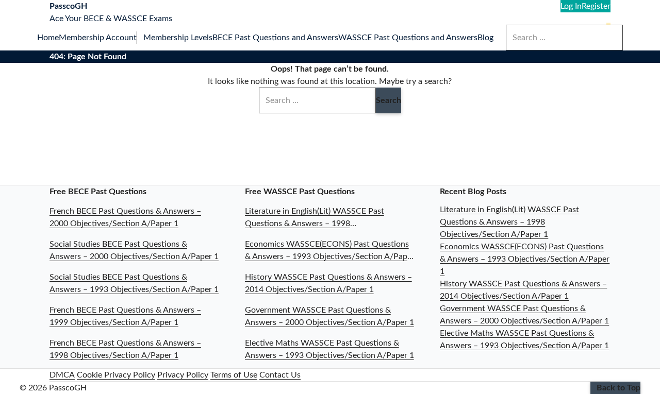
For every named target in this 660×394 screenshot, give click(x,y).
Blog (485, 37)
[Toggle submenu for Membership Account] (140, 37)
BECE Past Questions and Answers (275, 37)
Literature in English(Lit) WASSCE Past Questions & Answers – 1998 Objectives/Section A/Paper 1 (509, 221)
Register (596, 6)
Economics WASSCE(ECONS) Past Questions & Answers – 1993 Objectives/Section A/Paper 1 (524, 259)
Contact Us (280, 375)
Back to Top (618, 388)
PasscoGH (68, 6)
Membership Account (98, 37)
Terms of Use (233, 375)
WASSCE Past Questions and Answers (407, 37)
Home (48, 37)
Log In (571, 6)
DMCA (62, 375)
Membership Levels (177, 37)
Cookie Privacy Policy (116, 375)
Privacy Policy (182, 375)
